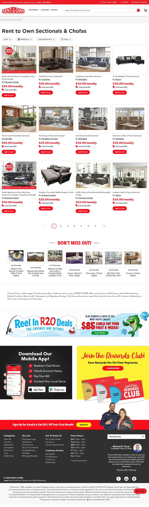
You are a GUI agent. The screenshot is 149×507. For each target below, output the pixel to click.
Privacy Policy (27, 444)
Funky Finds (9, 456)
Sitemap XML (122, 470)
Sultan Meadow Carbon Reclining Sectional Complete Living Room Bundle (19, 193)
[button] (139, 259)
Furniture (7, 442)
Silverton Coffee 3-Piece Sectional (127, 135)
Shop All (7, 439)
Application (27, 442)
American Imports (48, 195)
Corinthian (45, 79)
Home (2, 20)
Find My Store (51, 456)
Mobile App (51, 462)
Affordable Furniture (49, 138)
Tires (6, 453)
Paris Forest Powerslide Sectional (16, 135)
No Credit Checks (53, 439)
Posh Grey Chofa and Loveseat (52, 135)
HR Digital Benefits (30, 456)
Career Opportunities (55, 444)
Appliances (8, 444)
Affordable (82, 79)
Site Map (25, 453)
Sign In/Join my (109, 2)
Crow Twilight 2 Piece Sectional (126, 76)
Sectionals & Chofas (13, 20)
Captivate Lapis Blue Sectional (88, 76)
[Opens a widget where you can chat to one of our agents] (140, 491)
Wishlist (125, 2)
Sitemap (132, 470)
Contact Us (50, 459)
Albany (118, 79)
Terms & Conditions (30, 447)
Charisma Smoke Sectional (87, 135)
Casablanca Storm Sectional (51, 76)
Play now (100, 333)
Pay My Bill (50, 454)
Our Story (50, 442)
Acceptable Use (28, 450)
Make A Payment (140, 2)
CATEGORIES (33, 10)
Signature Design (11, 82)
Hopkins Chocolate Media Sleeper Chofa (56, 192)
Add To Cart (9, 95)
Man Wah (8, 138)
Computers (8, 447)
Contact (54, 10)
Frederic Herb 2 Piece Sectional (126, 192)
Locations (45, 10)
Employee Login (29, 439)
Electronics (8, 450)
